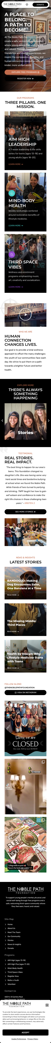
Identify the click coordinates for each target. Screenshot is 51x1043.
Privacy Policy (32, 1039)
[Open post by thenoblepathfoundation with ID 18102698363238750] (25, 786)
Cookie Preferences (19, 1039)
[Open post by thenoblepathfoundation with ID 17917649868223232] (25, 845)
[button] (47, 1005)
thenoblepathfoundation (25, 703)
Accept (25, 1032)
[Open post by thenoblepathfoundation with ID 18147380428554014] (25, 728)
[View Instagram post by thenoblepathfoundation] (43, 753)
